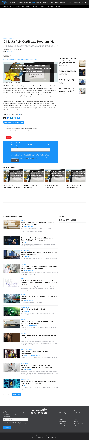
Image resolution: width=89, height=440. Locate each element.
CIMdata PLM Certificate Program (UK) (32, 186)
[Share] (8, 118)
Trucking (23, 319)
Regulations (24, 236)
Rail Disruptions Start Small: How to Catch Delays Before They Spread (68, 81)
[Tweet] (15, 118)
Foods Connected (28, 270)
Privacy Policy (34, 158)
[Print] (4, 118)
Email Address (15, 147)
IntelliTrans (27, 256)
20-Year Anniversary (42, 435)
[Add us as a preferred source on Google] (18, 118)
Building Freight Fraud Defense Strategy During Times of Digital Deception (38, 382)
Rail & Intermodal (25, 250)
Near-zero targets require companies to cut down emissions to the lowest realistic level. (37, 314)
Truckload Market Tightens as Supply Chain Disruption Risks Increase (37, 322)
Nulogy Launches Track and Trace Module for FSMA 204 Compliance (67, 62)
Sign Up (15, 160)
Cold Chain (23, 294)
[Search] (82, 2)
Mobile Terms (25, 158)
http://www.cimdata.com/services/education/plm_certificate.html (20, 59)
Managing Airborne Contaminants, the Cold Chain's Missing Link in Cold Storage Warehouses (39, 366)
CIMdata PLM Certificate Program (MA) (53, 186)
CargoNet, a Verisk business (31, 339)
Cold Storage (24, 363)
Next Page (16, 394)
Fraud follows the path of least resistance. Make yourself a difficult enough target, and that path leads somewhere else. (39, 388)
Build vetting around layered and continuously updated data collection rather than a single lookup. (38, 245)
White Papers (22, 435)
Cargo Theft (24, 333)
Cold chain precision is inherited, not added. (31, 302)
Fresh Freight (27, 242)
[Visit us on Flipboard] (71, 219)
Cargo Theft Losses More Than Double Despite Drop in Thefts (38, 336)
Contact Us (56, 435)
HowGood (26, 311)
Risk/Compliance (25, 379)
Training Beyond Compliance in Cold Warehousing (34, 352)
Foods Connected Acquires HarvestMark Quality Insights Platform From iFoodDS (67, 90)
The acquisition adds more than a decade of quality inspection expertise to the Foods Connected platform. (39, 273)
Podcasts (15, 435)
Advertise (50, 435)
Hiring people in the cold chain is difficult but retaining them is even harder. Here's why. (39, 358)
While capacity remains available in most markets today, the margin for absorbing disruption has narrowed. (38, 328)
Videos (28, 435)
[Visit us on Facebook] (60, 219)
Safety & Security (8, 38)
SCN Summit (9, 435)
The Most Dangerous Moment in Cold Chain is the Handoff (39, 297)
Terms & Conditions (73, 435)
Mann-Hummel (27, 369)
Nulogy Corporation (29, 226)
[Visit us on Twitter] (64, 219)
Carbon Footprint (25, 307)
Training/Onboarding (26, 349)
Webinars (33, 435)
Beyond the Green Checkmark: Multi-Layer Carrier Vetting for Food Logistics (67, 71)
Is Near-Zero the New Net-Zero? (33, 309)
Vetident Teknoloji (28, 300)
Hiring (22, 278)
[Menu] (85, 2)
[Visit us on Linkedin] (67, 219)
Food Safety (24, 220)
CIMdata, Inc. (9, 51)
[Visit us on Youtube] (74, 219)
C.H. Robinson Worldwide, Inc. (31, 325)
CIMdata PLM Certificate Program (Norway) (74, 186)
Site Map (81, 435)
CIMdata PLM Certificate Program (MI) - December (11, 186)
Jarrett (25, 385)
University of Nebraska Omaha (32, 355)
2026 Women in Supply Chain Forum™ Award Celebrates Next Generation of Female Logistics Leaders (39, 282)
